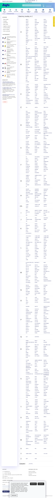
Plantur (36, 320)
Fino (27, 163)
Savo (36, 363)
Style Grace (37, 392)
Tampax (36, 399)
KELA (26, 226)
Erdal (45, 149)
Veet (35, 424)
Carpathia (28, 89)
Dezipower (46, 119)
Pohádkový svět (29, 321)
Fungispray (37, 172)
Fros (36, 171)
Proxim (45, 331)
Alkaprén (45, 25)
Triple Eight (28, 413)
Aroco (45, 33)
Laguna (45, 242)
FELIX (27, 158)
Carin (45, 86)
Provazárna (37, 331)
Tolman (45, 407)
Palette (36, 306)
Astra (27, 36)
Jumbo (36, 221)
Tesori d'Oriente (29, 406)
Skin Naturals (28, 381)
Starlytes (37, 390)
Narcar (27, 285)
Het (44, 197)
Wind (36, 441)
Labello (36, 239)
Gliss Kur (27, 181)
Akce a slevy (5, 19)
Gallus (45, 175)
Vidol (36, 427)
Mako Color (28, 265)
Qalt (27, 336)
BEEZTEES (45, 58)
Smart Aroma (28, 382)
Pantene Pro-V (46, 310)
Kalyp (45, 223)
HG (26, 198)
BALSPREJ (36, 51)
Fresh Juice (46, 169)
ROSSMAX (36, 354)
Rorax (27, 354)
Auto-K (36, 40)
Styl (27, 392)
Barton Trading (47, 54)
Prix (35, 328)
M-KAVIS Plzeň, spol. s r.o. (30, 263)
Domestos (37, 127)
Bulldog (45, 80)
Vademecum (28, 421)
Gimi (35, 178)
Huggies (27, 201)
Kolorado (46, 230)
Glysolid (45, 181)
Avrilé (45, 42)
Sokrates (36, 384)
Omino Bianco (46, 299)
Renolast (27, 349)
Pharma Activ (28, 318)
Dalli (27, 111)
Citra (45, 92)
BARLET (45, 53)
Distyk (36, 125)
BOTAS (27, 75)
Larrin (45, 243)
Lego (27, 247)
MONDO (27, 277)
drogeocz (6, 476)
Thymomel (37, 406)
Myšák (36, 282)
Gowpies (27, 184)
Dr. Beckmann (37, 129)
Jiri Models (46, 217)
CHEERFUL (45, 204)
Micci (27, 273)
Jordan (45, 219)
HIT (35, 198)
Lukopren (36, 256)
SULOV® (27, 394)
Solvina (27, 386)
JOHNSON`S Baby (29, 219)
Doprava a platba (32, 471)
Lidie (44, 248)
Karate (36, 225)
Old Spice (36, 299)
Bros (27, 80)
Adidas (27, 21)
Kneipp (45, 228)
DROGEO (27, 133)
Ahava (27, 22)
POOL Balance (37, 323)
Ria (44, 351)
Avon (27, 42)
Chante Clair (37, 204)
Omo (27, 300)
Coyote (45, 102)
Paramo (36, 312)
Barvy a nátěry (6, 29)
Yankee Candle (28, 453)
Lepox (27, 248)
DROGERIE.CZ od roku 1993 (48, 133)
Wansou (27, 435)
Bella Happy (28, 61)
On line (36, 300)
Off (26, 299)
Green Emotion (38, 184)
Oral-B (45, 300)
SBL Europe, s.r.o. (29, 365)
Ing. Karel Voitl (47, 212)
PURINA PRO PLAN (47, 332)
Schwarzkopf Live (29, 373)
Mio (44, 274)
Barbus (36, 53)
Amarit (27, 30)
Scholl (36, 372)
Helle (44, 193)
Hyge (45, 201)
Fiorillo (36, 163)
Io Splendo (37, 213)
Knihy (27, 230)
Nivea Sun (45, 291)
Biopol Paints (46, 69)
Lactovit (45, 240)
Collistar (37, 98)
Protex (27, 331)
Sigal (36, 376)
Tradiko (36, 412)
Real (26, 344)
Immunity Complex (38, 210)
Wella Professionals (39, 439)
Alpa (35, 27)
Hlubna (45, 198)
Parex (45, 312)
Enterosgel (37, 147)
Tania (27, 401)
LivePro (45, 251)
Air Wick (45, 22)
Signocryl (28, 378)
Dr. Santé (45, 131)
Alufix (27, 29)
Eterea (36, 151)
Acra (36, 19)
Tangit (45, 399)
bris (44, 77)
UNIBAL (27, 416)
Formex (45, 166)
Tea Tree (27, 403)
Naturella (37, 286)
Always (45, 29)
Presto (45, 324)
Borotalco (46, 73)
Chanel (27, 204)
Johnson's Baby (38, 219)
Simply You (46, 379)
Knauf (36, 228)
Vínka (36, 429)
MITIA (36, 276)
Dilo (44, 120)
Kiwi (44, 226)
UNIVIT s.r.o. (37, 418)
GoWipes (45, 183)
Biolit (45, 67)
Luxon (45, 258)
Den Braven (28, 112)
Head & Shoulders (29, 193)
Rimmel (27, 352)
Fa (26, 156)
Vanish (36, 422)
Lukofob (27, 256)
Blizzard (36, 72)
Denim (27, 114)
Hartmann (28, 192)
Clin (35, 97)
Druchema (28, 135)
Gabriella (27, 175)
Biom (27, 69)
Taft (27, 399)
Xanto (27, 448)
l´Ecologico (28, 236)
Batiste (36, 56)
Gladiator (28, 180)
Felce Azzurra (46, 156)
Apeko (27, 32)
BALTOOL (27, 53)
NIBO (44, 288)
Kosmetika (5, 22)
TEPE (44, 404)
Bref (26, 77)
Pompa (45, 321)
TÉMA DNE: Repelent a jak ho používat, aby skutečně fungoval (8, 82)
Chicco (45, 206)
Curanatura (28, 103)
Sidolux (27, 376)
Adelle (45, 19)
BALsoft (27, 51)
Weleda (36, 438)
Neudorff (28, 288)
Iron (44, 213)
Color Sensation (29, 100)
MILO (36, 274)
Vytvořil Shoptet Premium (48, 495)
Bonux (27, 73)
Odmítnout (33, 483)
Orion (27, 302)
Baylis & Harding (47, 56)
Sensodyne (46, 369)
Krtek (45, 231)
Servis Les (36, 370)
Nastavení (14, 495)
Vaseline (27, 424)
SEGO (45, 366)
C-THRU (27, 84)
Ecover (27, 141)
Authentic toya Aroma (29, 41)
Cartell (36, 89)
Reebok (36, 346)
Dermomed (37, 116)
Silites (27, 379)
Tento (36, 404)
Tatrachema (46, 401)
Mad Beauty (37, 262)
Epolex (36, 149)
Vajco (36, 421)
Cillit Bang (28, 92)
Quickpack (37, 336)
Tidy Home (46, 406)
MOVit (36, 279)
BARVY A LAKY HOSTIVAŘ (30, 56)
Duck (36, 137)
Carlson (27, 87)
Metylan (36, 271)
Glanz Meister (37, 180)
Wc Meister (37, 436)
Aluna (36, 29)
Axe (26, 44)
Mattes (27, 266)
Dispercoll (28, 125)
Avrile (36, 42)
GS (26, 186)
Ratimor (45, 342)
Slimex (36, 381)
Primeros (45, 326)
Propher (36, 329)
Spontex (36, 389)
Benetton (37, 62)
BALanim (45, 48)
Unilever (27, 418)
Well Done (46, 438)
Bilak (27, 66)
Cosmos (36, 102)
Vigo (44, 427)
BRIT (26, 78)
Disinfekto (37, 123)
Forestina (37, 166)
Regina (45, 346)
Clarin (36, 94)
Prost (45, 329)
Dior (44, 122)
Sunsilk (45, 394)
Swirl (27, 397)
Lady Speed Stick (29, 242)
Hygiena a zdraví (6, 26)
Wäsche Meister (38, 435)
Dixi (44, 125)
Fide (44, 160)
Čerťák (36, 107)
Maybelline (46, 266)
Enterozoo (46, 147)
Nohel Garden (37, 293)
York (36, 453)
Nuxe (44, 294)
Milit (27, 274)
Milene (45, 273)
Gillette (27, 178)
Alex (35, 25)
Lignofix (27, 250)
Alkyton (27, 27)
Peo (44, 315)
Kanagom (28, 225)
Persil (36, 317)
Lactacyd (37, 240)
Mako (45, 262)
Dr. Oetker (37, 131)
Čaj (26, 107)
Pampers (27, 310)
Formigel (27, 167)
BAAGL (36, 47)
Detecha (36, 117)
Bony (36, 73)
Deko (45, 111)
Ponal (27, 323)
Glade (45, 178)
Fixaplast (27, 164)
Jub (26, 221)
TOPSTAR (36, 409)
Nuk (35, 294)
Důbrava (27, 137)
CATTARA (45, 89)
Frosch (27, 172)
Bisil (35, 70)
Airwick (36, 24)
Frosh (45, 171)
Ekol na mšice (37, 143)
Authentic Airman (47, 38)
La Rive (27, 239)
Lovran (36, 255)
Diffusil (36, 120)
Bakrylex (36, 48)
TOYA (27, 412)
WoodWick (37, 443)
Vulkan (27, 432)
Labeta (45, 239)
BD (35, 58)
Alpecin (45, 27)
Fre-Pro (27, 169)
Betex (36, 64)
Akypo (27, 25)
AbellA (27, 19)
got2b (36, 183)
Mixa (44, 276)
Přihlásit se (6, 491)
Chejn (27, 206)
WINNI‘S (45, 441)
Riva (44, 352)
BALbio (27, 50)
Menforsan (37, 269)
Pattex (36, 313)
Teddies (36, 403)
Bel (26, 59)
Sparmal (36, 387)
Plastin (45, 320)
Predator (37, 324)
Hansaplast (46, 189)
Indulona (45, 210)
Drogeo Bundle (38, 133)
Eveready (27, 152)
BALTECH (45, 51)
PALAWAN (27, 306)
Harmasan (37, 190)
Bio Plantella (37, 66)
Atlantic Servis (47, 36)
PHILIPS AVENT (46, 318)
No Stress (28, 293)
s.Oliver (27, 360)
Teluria (27, 404)
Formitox (37, 167)
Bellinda (45, 61)
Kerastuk (36, 226)
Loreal (36, 253)
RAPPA (36, 342)
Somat (36, 386)
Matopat (45, 265)
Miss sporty (28, 276)
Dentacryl (46, 114)
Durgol (45, 138)
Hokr (27, 200)
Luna (44, 256)
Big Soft (45, 64)
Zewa (36, 458)
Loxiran (45, 255)
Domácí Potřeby (29, 127)
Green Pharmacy (47, 184)
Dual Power (46, 135)
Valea (27, 422)
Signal (45, 376)
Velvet (36, 426)
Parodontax (28, 313)
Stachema (46, 389)
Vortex (36, 430)
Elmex (27, 146)
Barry (27, 54)
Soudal (27, 387)
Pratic (27, 324)
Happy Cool (28, 190)
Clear (36, 95)
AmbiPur (45, 30)
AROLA (27, 35)
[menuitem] (4, 10)
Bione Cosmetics (38, 69)
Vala (44, 421)
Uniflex (45, 416)
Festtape (36, 160)
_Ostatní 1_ (30, 463)
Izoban (45, 215)
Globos (36, 181)
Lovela (45, 253)
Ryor (27, 357)
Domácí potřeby (6, 27)
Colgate (27, 98)
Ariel (27, 33)
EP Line (27, 149)
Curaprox (37, 103)
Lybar (27, 259)
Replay (36, 349)
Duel (44, 137)
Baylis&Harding (29, 58)
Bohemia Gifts (46, 72)
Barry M (36, 54)
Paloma (45, 309)
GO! (26, 183)
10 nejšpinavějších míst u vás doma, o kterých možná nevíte (9, 88)
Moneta (36, 277)
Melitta (27, 269)
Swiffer (45, 395)
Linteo (27, 251)
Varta (45, 422)
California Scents (47, 84)
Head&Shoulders (38, 193)
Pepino (27, 317)
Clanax (27, 94)
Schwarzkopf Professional (46, 374)
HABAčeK (27, 189)
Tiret (27, 407)
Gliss (45, 180)
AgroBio (45, 21)
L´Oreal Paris (37, 236)
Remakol (36, 348)
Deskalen (45, 116)
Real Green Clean (47, 344)
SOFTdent (45, 382)
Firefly (45, 163)
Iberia (27, 210)
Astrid (36, 36)
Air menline (37, 22)
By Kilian (27, 81)
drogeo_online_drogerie (8, 477)
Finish (36, 161)
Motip (27, 279)
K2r (26, 223)
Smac (45, 381)
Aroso (36, 35)
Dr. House (28, 131)
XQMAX (45, 448)
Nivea (45, 289)
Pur (26, 332)
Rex (26, 351)
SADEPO (45, 360)
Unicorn (36, 416)
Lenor (45, 247)
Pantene (36, 310)
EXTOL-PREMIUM (29, 154)
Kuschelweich (28, 233)
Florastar (28, 166)
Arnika (36, 33)
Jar (26, 217)
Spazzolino (46, 387)
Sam (26, 361)
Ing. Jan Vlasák (38, 212)
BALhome (45, 50)
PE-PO (36, 315)
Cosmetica (28, 102)
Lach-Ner (27, 243)
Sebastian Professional (28, 367)
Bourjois (36, 75)
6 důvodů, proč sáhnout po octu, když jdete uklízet (8, 95)
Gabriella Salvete (38, 175)
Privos (27, 328)
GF (44, 176)
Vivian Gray (46, 429)
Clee (27, 97)
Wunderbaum (28, 444)
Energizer (27, 147)
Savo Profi (46, 363)
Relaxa (27, 348)
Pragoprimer (46, 323)
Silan (36, 378)
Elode (36, 146)
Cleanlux (27, 95)
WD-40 (27, 438)
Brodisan (45, 78)
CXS (44, 103)
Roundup (45, 354)
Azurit (36, 44)
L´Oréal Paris (46, 236)
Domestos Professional (46, 128)
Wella (27, 439)
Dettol (27, 119)
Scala (36, 365)
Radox (36, 340)
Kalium (36, 223)
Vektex (45, 424)
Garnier (27, 176)
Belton (27, 62)
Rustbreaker (46, 355)
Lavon (36, 245)
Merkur (27, 271)
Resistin (45, 349)
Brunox (36, 80)
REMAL (45, 348)
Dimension (28, 122)
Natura (36, 285)
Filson (27, 161)
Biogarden (28, 67)
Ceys (36, 90)
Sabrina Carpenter (38, 360)
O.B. (26, 297)
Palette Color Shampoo (46, 307)
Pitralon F (28, 320)
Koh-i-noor (37, 230)
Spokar (27, 389)
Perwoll (45, 317)
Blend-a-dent (28, 72)
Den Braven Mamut (38, 112)
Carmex (36, 87)
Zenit (27, 458)
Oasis (36, 297)
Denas (45, 112)
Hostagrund (37, 200)
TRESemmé (45, 412)
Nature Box (28, 286)
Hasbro (36, 192)
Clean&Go (46, 94)
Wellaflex (45, 439)
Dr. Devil (45, 129)
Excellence (46, 152)
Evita (36, 152)
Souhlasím (40, 483)
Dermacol (28, 116)
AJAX (44, 24)
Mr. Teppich (37, 280)
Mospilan (45, 277)
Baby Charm (46, 47)
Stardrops (28, 390)
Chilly (27, 207)
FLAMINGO (45, 164)
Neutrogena (37, 288)
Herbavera (46, 195)
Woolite (45, 443)
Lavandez (27, 245)
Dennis (36, 114)
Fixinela (36, 164)
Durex (36, 138)
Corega (36, 100)
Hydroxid (37, 201)
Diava (27, 120)
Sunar (36, 394)
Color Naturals (47, 98)
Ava (44, 40)
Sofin (36, 382)
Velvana (27, 426)
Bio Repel (45, 66)
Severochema (46, 370)
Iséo (26, 215)
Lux (26, 258)
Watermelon (28, 436)
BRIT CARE (36, 78)
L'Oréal (27, 237)
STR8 (44, 390)
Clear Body (46, 95)
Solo (45, 384)
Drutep (36, 135)
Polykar (36, 321)
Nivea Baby (28, 291)
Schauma (27, 372)
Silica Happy (46, 378)
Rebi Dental (28, 346)
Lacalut (27, 240)
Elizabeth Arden (47, 144)
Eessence (36, 141)
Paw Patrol (46, 313)
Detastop (28, 117)
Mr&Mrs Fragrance (47, 280)
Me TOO (27, 268)
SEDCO (36, 366)
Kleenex (27, 228)
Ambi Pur (36, 30)
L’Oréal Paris (46, 237)
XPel (35, 448)
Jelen (36, 217)
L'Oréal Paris (37, 237)
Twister (36, 413)
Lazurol (45, 245)
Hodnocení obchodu (32, 475)
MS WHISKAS (28, 282)
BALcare (36, 50)
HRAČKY (45, 200)
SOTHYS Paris (46, 386)
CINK (35, 92)
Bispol (45, 70)
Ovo (27, 303)
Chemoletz (37, 206)
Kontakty (30, 474)
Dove (27, 129)
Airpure (27, 24)
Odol (45, 297)
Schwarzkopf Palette (39, 373)
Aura (27, 38)
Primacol (28, 326)
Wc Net (45, 436)
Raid (44, 340)
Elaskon (45, 143)
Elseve (45, 146)
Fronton (27, 171)
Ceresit (27, 90)
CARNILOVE (46, 87)
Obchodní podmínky (32, 472)
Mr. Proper (28, 280)
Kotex (27, 231)
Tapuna (36, 401)
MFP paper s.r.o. (47, 271)
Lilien (36, 250)
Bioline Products (38, 67)
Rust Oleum (37, 355)
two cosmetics (47, 413)
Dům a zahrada (6, 31)
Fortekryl (46, 167)
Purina (36, 332)
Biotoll (27, 70)
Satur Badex (28, 363)
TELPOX (45, 403)
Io (26, 213)
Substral (45, 392)
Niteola (36, 289)
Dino (36, 122)
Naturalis (45, 285)
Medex (36, 268)
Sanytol (36, 361)
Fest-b (27, 160)
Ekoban (27, 143)
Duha (27, 138)
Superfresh (28, 395)
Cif (44, 90)
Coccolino (46, 97)
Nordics (45, 293)
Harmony (45, 190)
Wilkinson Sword (29, 441)
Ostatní (36, 302)
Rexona (36, 351)
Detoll (45, 117)
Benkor (45, 62)
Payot (27, 315)
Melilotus (45, 268)
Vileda (27, 429)
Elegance (27, 144)
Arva (44, 35)
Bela (35, 59)
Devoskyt (37, 119)
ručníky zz (28, 355)
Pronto (27, 329)
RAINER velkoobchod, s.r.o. (30, 343)
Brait (45, 75)
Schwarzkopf (46, 372)
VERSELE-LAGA (46, 426)
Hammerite (37, 189)
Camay (27, 86)
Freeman (36, 169)
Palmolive (37, 309)
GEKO (36, 176)
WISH (27, 443)
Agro (36, 21)
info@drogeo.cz (7, 471)
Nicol (27, 289)
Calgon (36, 84)
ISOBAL (36, 215)
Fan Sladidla (37, 156)
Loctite (27, 253)
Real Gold (37, 344)
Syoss (36, 397)
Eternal (45, 151)
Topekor (27, 409)
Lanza (36, 243)
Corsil (45, 100)
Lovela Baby (28, 255)
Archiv (4, 102)
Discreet (27, 123)
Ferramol (45, 158)
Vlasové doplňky (29, 430)
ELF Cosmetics (37, 144)
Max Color (37, 266)
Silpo (36, 379)
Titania (36, 407)
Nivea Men (36, 291)
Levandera (37, 248)
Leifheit (36, 247)
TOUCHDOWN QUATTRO (46, 410)
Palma (27, 309)
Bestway (27, 64)
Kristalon (37, 231)
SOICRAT (27, 384)
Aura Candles (37, 38)
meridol (45, 269)
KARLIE (45, 225)
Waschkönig (46, 435)
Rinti (35, 352)
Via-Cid (27, 427)
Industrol (28, 212)
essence (27, 151)
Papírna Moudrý (29, 312)
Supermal (36, 395)
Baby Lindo (28, 48)
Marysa (36, 265)
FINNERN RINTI (46, 161)
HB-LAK (45, 192)
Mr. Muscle (46, 279)
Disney (45, 123)
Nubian (27, 294)
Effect (45, 141)
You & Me (45, 453)
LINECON (45, 250)
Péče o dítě (5, 24)
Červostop (46, 107)
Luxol (36, 258)
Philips (36, 318)
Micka (36, 273)
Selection (28, 369)
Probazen (45, 328)
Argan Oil (45, 32)
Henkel (27, 195)
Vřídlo (45, 430)
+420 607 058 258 (7, 473)
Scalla (45, 365)
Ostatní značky (47, 302)
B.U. (26, 47)
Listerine (36, 251)
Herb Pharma (37, 195)
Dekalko (36, 111)
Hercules (27, 197)
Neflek (45, 286)
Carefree (36, 86)
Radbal (27, 340)
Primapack (37, 326)
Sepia (27, 370)
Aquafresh (37, 32)
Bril (35, 77)
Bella (45, 59)
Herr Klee (36, 197)
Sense (36, 369)
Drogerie (5, 21)
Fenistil (36, 158)
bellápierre (37, 61)
